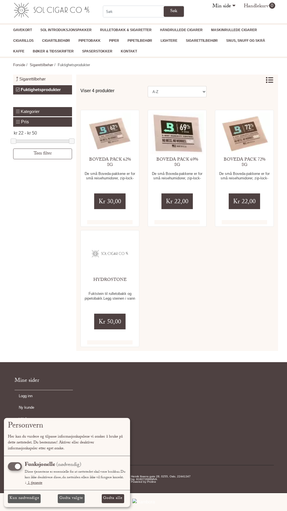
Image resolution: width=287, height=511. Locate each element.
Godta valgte (71, 498)
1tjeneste (33, 483)
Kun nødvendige (24, 498)
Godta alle (112, 498)
